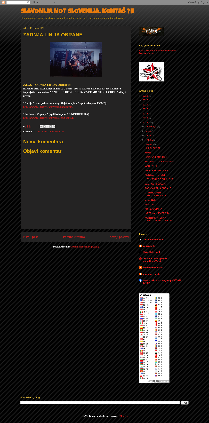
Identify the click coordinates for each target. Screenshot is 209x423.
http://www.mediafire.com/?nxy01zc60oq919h (48, 117)
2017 (146, 100)
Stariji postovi (119, 237)
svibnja (149, 139)
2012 (146, 122)
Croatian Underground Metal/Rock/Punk (155, 260)
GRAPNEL (150, 200)
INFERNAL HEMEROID (157, 213)
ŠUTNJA (149, 204)
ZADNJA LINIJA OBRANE (158, 188)
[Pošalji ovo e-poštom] (41, 126)
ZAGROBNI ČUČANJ (156, 184)
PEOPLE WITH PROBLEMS (159, 161)
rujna (148, 131)
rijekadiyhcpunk (152, 252)
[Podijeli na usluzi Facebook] (50, 126)
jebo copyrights (151, 274)
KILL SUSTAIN (152, 148)
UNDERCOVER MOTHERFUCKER (156, 194)
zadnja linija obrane (53, 131)
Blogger (123, 416)
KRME (148, 152)
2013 (146, 118)
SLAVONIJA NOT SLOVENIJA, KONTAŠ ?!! (77, 11)
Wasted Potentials (153, 267)
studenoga (151, 126)
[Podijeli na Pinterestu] (53, 126)
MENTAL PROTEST (155, 175)
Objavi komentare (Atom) (84, 246)
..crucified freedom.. (154, 239)
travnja (149, 144)
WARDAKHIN (151, 166)
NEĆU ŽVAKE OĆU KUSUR (159, 179)
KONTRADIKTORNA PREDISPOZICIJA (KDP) (159, 219)
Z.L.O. (37, 131)
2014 (146, 113)
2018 (146, 96)
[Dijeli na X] (47, 126)
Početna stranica (74, 237)
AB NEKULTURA (153, 209)
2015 (146, 109)
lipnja (148, 135)
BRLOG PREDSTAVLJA (157, 170)
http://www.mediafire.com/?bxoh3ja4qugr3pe (48, 106)
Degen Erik (149, 246)
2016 (146, 104)
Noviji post (30, 237)
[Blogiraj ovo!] (44, 126)
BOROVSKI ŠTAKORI (156, 157)
